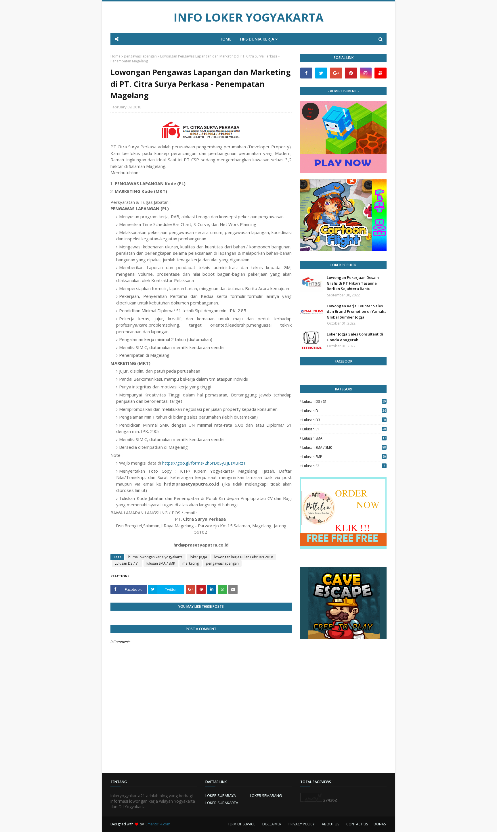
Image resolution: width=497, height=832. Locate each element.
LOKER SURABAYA (220, 795)
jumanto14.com (157, 824)
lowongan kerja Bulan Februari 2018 (243, 557)
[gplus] (336, 73)
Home (115, 56)
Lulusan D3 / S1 (127, 563)
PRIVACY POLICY (301, 824)
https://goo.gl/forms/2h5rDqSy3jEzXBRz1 (204, 463)
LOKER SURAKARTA (221, 802)
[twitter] (321, 73)
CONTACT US (357, 824)
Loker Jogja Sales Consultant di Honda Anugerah (355, 336)
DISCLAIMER (271, 824)
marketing (190, 563)
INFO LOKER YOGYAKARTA (248, 17)
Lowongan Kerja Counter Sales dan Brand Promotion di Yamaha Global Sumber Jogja (357, 311)
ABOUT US (330, 824)
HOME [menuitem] (225, 39)
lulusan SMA (344, 438)
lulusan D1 (344, 410)
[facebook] (306, 73)
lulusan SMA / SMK (160, 563)
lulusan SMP (344, 456)
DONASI (380, 824)
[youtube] (380, 73)
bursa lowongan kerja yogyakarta (155, 557)
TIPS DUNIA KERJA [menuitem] (256, 39)
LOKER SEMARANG (266, 795)
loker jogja (198, 557)
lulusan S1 (344, 429)
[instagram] (366, 73)
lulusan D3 (344, 419)
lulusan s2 (343, 465)
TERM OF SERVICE (241, 824)
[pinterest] (351, 73)
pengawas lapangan (140, 56)
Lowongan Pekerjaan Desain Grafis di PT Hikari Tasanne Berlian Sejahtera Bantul (353, 283)
